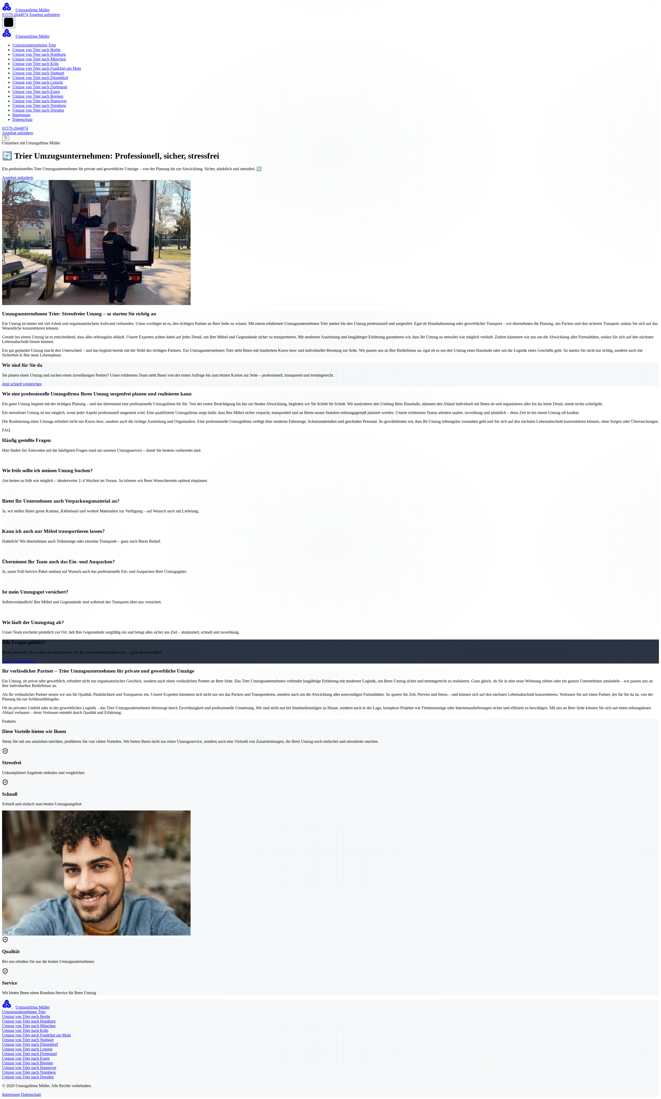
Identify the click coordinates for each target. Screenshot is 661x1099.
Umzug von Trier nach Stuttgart (38, 73)
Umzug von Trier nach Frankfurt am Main (46, 68)
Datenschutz (22, 119)
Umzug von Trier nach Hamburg (39, 54)
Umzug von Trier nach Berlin (36, 50)
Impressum (21, 115)
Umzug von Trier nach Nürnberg (39, 105)
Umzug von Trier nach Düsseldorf (40, 77)
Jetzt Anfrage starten (18, 661)
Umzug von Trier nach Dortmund (39, 87)
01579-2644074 (15, 14)
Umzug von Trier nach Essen (36, 91)
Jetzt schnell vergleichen (22, 384)
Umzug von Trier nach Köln (35, 63)
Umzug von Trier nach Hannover (39, 101)
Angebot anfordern (44, 14)
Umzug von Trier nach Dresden (38, 110)
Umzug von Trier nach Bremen (37, 96)
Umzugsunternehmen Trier (34, 45)
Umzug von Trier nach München (39, 59)
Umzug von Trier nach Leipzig (37, 82)
